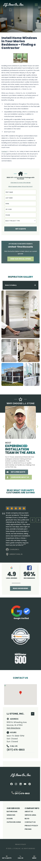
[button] (20, 693)
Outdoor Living (14, 822)
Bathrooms (12, 811)
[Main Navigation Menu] (36, 5)
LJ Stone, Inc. (15, 713)
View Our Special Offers (20, 259)
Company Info (32, 808)
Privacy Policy (31, 825)
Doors (10, 818)
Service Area (30, 815)
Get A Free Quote (18, 472)
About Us (29, 811)
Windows (11, 815)
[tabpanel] (20, 338)
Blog (27, 818)
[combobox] (20, 220)
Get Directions (13, 728)
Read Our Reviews (20, 588)
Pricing (28, 829)
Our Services (13, 808)
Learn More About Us (20, 477)
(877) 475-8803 (16, 749)
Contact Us (30, 822)
